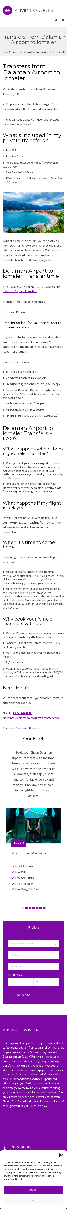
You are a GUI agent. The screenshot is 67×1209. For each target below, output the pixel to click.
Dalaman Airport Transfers (20, 291)
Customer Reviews (27, 728)
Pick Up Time (15, 975)
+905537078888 (22, 713)
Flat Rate (33, 927)
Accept (33, 1190)
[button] (61, 1155)
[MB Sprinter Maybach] (33, 825)
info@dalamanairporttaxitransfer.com (34, 718)
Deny (34, 1200)
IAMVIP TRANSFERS (33, 10)
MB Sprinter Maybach (28, 853)
